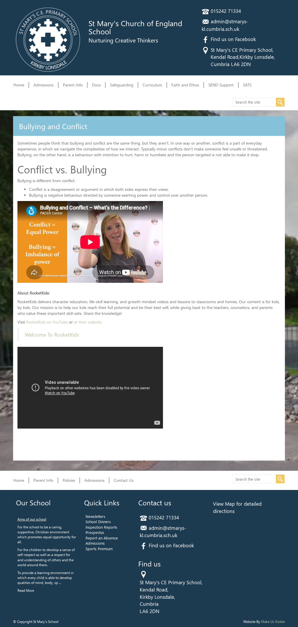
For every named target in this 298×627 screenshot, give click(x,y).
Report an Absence (102, 537)
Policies (69, 480)
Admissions (43, 85)
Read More (25, 590)
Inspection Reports (101, 527)
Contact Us (124, 480)
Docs (96, 85)
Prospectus (95, 532)
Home (18, 85)
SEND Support (221, 85)
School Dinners (98, 521)
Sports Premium (99, 548)
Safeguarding (121, 85)
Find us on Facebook (233, 38)
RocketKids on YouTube (47, 322)
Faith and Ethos (185, 85)
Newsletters (95, 516)
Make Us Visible (273, 621)
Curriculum (152, 85)
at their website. (88, 322)
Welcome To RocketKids (52, 334)
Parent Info (73, 85)
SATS (247, 85)
